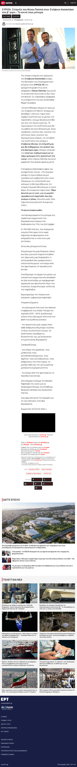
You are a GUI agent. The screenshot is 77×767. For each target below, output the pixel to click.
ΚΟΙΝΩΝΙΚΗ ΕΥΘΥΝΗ (7, 743)
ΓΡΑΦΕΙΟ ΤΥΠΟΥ (6, 720)
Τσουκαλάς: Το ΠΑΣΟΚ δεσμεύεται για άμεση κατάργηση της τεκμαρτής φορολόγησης (40, 552)
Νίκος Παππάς (47, 469)
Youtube (46, 453)
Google (46, 447)
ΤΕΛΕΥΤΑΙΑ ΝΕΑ (12, 579)
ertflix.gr (43, 435)
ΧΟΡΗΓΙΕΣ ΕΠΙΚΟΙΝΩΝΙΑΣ (9, 728)
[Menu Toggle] (16, 3)
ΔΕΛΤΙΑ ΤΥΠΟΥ (6, 724)
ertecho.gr (44, 437)
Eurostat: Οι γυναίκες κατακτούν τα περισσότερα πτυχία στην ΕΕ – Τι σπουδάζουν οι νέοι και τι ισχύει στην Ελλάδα (57, 607)
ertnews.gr (38, 460)
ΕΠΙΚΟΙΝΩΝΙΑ (5, 747)
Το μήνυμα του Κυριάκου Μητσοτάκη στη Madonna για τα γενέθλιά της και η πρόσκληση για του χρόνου (42, 567)
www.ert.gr (4, 764)
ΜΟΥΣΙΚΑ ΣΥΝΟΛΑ (7, 739)
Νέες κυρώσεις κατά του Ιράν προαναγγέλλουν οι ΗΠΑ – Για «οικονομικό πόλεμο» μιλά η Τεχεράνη (19, 691)
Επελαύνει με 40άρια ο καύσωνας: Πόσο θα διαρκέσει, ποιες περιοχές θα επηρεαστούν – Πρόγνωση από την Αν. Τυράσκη (18, 607)
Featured (6, 16)
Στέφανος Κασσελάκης (33, 473)
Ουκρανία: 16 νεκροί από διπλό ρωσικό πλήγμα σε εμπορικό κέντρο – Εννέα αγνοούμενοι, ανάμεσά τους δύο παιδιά (57, 635)
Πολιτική (16, 16)
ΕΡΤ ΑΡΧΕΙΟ (5, 731)
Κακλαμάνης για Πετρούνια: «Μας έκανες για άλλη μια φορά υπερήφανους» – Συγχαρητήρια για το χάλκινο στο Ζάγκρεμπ (19, 635)
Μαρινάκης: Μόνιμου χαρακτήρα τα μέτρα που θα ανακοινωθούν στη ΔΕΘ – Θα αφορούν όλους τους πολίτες (43, 560)
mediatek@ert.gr (6, 703)
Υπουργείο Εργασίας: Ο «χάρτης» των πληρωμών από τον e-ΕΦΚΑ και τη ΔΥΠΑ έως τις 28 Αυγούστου (57, 663)
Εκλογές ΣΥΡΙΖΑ (34, 469)
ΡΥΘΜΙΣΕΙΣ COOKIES (7, 754)
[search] (65, 3)
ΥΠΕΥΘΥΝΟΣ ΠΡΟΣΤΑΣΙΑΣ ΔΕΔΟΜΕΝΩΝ (14, 751)
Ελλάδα (44, 442)
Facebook (43, 449)
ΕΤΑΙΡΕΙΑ (4, 717)
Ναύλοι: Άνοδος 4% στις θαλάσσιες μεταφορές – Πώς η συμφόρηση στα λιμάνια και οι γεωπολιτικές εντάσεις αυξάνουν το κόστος (19, 663)
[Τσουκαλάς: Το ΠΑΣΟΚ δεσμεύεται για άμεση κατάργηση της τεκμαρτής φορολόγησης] (6, 553)
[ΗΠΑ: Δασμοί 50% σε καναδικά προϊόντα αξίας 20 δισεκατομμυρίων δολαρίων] (57, 678)
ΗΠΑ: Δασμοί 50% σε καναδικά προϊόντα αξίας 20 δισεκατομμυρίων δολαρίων (57, 691)
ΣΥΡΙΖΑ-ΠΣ (47, 473)
